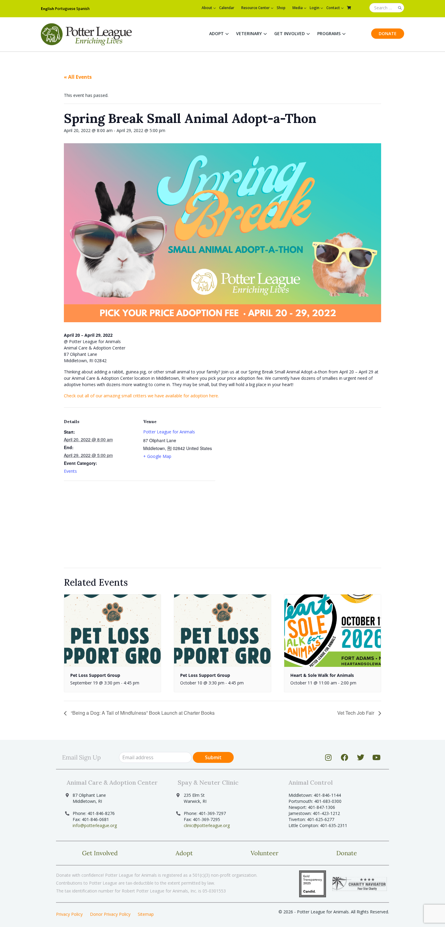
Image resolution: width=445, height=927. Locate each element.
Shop (281, 7)
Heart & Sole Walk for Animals (322, 675)
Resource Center (255, 7)
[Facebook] (344, 757)
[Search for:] (386, 8)
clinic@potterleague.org (207, 825)
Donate (388, 33)
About (207, 7)
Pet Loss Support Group (95, 675)
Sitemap (146, 914)
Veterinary (249, 33)
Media (297, 7)
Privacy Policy (69, 914)
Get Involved (289, 33)
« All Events (78, 77)
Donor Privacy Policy (110, 914)
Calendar (226, 7)
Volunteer (265, 853)
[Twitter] (360, 757)
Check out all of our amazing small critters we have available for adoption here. (141, 396)
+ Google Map (157, 456)
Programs (329, 33)
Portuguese (65, 8)
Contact (333, 7)
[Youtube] (376, 757)
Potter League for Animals (169, 432)
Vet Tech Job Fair (356, 712)
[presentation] (112, 630)
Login (314, 7)
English (47, 8)
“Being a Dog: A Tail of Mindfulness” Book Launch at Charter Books (142, 712)
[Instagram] (328, 757)
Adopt (216, 33)
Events (70, 471)
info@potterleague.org (95, 825)
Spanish (83, 8)
